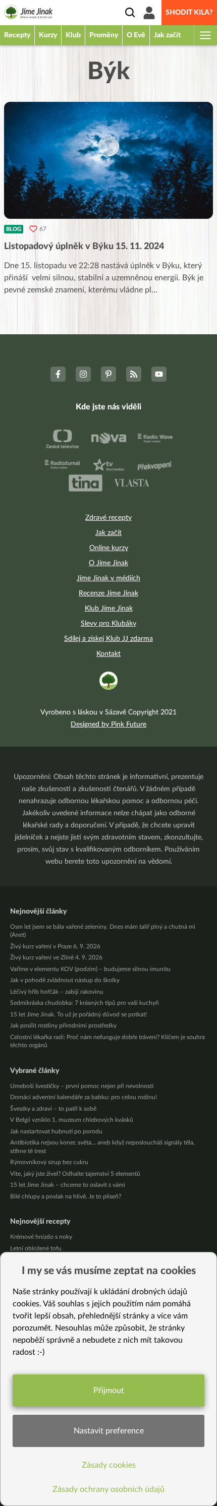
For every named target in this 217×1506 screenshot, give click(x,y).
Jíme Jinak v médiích (108, 578)
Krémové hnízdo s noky (41, 1237)
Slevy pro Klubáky (108, 623)
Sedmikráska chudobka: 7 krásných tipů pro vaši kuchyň (84, 1003)
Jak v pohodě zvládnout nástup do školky (65, 980)
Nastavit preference (109, 1431)
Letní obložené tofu (36, 1248)
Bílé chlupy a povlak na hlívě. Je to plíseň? (65, 1196)
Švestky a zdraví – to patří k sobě (53, 1109)
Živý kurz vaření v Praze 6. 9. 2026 (55, 946)
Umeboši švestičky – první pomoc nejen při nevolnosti (81, 1086)
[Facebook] (58, 374)
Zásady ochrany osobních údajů (108, 1489)
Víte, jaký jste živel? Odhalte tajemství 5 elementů (75, 1174)
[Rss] (133, 374)
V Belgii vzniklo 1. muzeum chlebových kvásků (71, 1120)
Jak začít (108, 532)
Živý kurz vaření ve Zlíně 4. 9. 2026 (56, 957)
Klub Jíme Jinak (109, 608)
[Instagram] (83, 374)
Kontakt (108, 653)
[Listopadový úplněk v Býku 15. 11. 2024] (108, 160)
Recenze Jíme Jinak (108, 593)
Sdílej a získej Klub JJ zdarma (108, 638)
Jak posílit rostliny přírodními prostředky (63, 1025)
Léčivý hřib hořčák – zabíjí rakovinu (56, 992)
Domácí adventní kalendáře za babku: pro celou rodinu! (83, 1097)
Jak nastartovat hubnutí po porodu (56, 1131)
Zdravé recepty (108, 517)
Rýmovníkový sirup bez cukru (49, 1162)
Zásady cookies (109, 1465)
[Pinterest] (108, 374)
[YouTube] (159, 374)
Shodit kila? (189, 12)
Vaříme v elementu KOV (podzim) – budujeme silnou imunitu (90, 969)
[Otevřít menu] (205, 35)
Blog (13, 229)
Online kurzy (108, 548)
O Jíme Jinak (108, 563)
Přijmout (108, 1391)
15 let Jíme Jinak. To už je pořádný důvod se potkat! (78, 1014)
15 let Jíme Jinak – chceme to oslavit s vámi (67, 1185)
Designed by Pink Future (108, 724)
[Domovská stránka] (28, 14)
